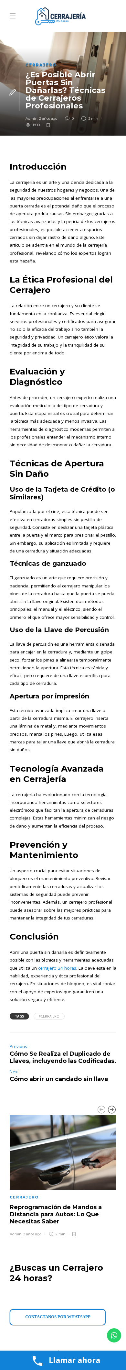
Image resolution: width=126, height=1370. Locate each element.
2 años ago (48, 118)
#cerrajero (49, 1016)
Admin (31, 118)
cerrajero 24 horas (57, 968)
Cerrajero (41, 64)
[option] (63, 1174)
